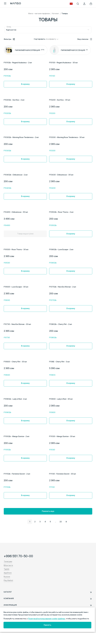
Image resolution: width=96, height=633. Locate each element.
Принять (47, 625)
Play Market (8, 580)
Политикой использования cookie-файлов (46, 619)
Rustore (7, 577)
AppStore (8, 573)
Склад (9, 27)
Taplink (6, 569)
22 (61, 521)
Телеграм (8, 561)
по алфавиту (51, 39)
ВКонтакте (8, 565)
